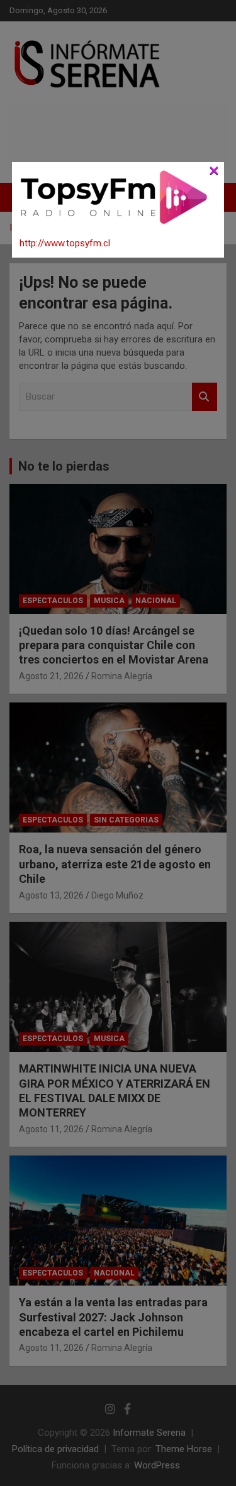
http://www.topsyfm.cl (65, 243)
